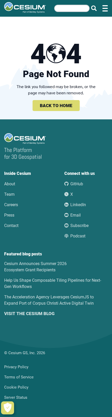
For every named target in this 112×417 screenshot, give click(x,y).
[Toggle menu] (105, 8)
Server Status (15, 397)
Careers (11, 204)
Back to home (56, 105)
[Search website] (94, 8)
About (9, 183)
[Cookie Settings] (7, 407)
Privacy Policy (16, 367)
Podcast (77, 236)
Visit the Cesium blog (29, 313)
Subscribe (79, 225)
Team (9, 194)
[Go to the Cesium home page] (25, 7)
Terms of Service (19, 377)
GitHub (76, 183)
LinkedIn (78, 204)
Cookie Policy (16, 387)
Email (75, 215)
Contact (11, 225)
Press (9, 215)
